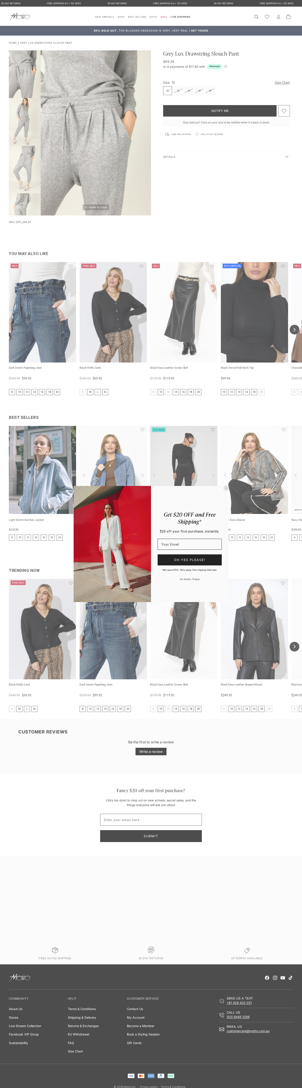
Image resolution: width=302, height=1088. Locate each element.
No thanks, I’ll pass (190, 579)
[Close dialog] (226, 488)
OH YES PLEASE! (189, 560)
